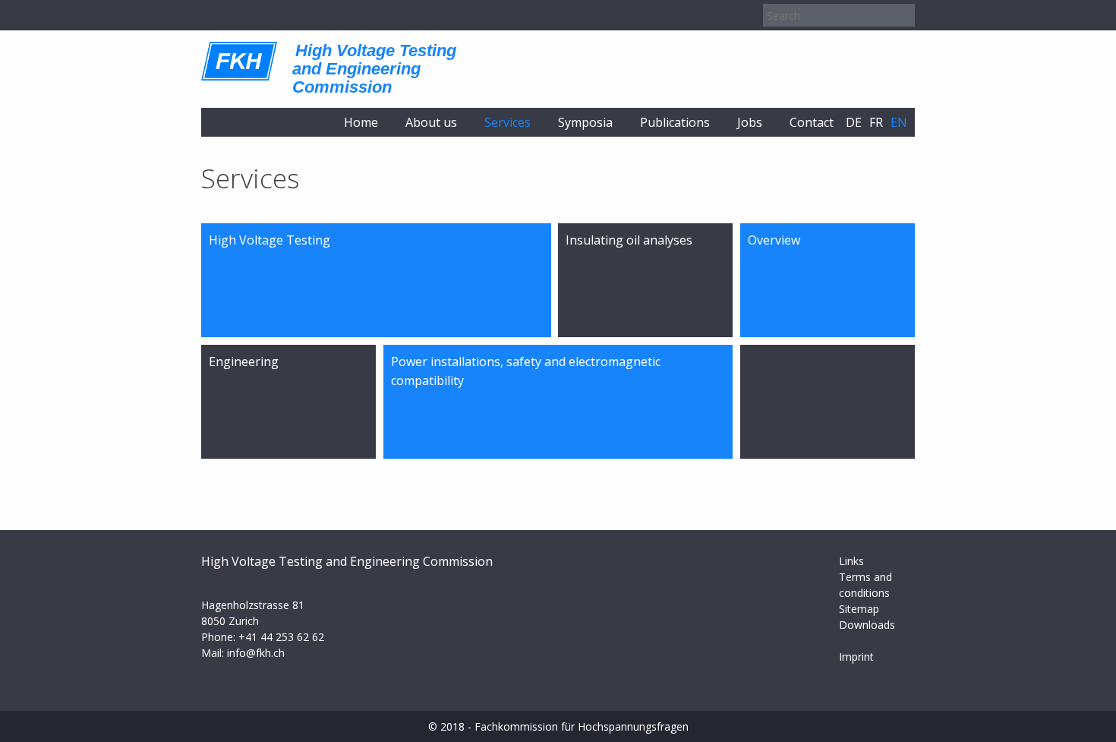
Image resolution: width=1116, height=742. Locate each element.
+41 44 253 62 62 (281, 637)
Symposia (585, 122)
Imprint (856, 656)
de (854, 122)
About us (431, 122)
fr (876, 122)
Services (507, 122)
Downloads (867, 624)
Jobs (749, 122)
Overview (774, 240)
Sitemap (859, 608)
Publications (675, 122)
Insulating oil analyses (629, 240)
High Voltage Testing (269, 240)
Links (851, 561)
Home (361, 122)
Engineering (244, 361)
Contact (812, 122)
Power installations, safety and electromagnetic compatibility (525, 371)
